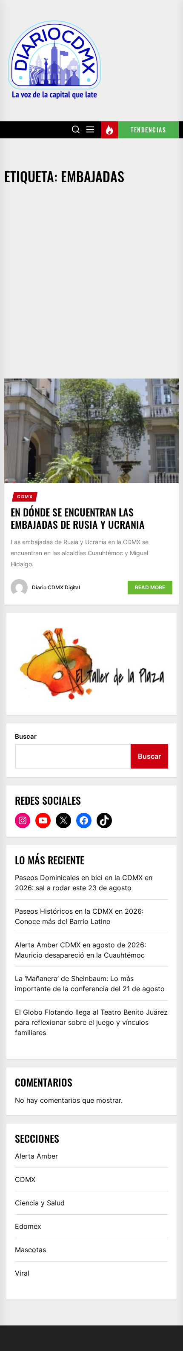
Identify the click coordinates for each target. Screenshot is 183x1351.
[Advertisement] (91, 282)
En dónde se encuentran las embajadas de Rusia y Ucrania (78, 518)
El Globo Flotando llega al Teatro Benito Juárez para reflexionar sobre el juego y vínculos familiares (91, 1022)
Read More (150, 587)
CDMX (25, 496)
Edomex (28, 1226)
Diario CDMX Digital (56, 587)
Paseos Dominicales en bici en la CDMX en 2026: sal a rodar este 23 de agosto (83, 882)
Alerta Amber (36, 1156)
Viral (22, 1273)
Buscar (26, 736)
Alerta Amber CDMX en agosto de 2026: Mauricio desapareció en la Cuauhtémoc (80, 950)
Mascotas (30, 1249)
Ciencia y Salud (40, 1203)
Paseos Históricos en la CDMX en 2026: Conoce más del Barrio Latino (79, 916)
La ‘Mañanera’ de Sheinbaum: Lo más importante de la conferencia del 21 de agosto (90, 983)
